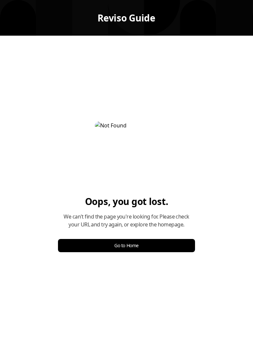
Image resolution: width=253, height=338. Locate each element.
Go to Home (126, 245)
